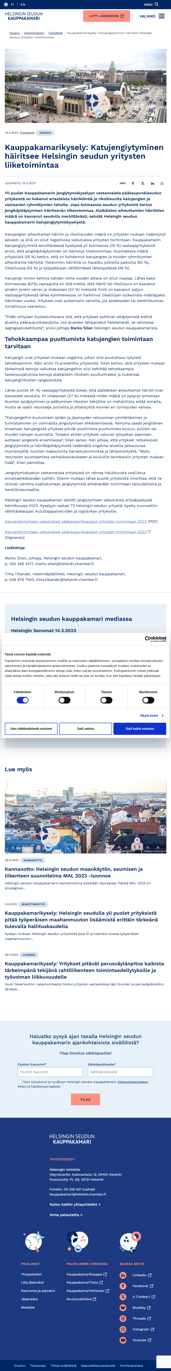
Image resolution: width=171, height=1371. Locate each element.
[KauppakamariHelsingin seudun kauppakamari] (24, 16)
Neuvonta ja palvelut (38, 1291)
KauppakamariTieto (82, 1282)
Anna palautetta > (66, 1215)
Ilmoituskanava (131, 1365)
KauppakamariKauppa (84, 1274)
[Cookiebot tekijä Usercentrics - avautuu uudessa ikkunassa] (148, 639)
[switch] (64, 700)
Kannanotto (33, 860)
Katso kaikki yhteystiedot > (75, 1204)
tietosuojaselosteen (133, 1082)
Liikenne (29, 954)
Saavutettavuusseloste (98, 1365)
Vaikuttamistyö (33, 904)
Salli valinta (85, 728)
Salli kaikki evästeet (140, 728)
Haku (148, 4)
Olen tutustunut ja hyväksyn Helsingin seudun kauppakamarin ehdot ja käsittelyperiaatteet (83, 1084)
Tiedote (45, 132)
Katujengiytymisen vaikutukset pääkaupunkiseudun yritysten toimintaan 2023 (76, 521)
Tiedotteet (55, 33)
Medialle (28, 1307)
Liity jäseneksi (104, 16)
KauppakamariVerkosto (85, 1291)
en (23, 4)
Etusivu (14, 33)
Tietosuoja (38, 1365)
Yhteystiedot (31, 1274)
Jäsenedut (29, 1299)
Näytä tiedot (149, 715)
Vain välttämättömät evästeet (31, 728)
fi (12, 4)
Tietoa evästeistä (63, 1365)
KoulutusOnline (79, 1299)
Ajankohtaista (34, 33)
